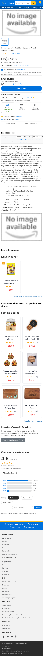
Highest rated (27, 498)
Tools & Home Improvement (25, 140)
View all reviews (8, 473)
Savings (26, 7)
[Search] (33, 3)
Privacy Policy (6, 608)
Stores (4, 565)
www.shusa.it (21, 69)
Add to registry (32, 123)
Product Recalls (7, 594)
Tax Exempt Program (9, 598)
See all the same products (33, 421)
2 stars (4, 488)
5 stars (4, 480)
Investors (5, 548)
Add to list (11, 123)
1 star (4, 491)
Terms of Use (6, 605)
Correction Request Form (13, 440)
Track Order (16, 527)
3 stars (4, 485)
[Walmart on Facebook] (3, 636)
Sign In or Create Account (15, 524)
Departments (9, 7)
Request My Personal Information (13, 615)
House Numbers (22, 142)
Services (18, 7)
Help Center (35, 524)
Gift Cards (5, 574)
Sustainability (6, 551)
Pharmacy (5, 585)
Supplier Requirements (9, 554)
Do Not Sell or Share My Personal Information (17, 618)
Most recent (13, 498)
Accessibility (6, 591)
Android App (6, 628)
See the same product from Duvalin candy (27, 296)
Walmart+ (5, 571)
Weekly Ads (30, 527)
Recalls (4, 588)
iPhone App (6, 625)
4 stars (3, 483)
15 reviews (16, 54)
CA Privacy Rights (8, 611)
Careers (4, 541)
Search (38, 507)
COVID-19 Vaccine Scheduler (11, 582)
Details (18, 119)
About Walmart (7, 538)
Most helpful (7, 502)
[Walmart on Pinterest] (16, 636)
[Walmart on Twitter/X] (7, 636)
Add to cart (21, 88)
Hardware (38, 140)
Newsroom (5, 544)
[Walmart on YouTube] (12, 636)
